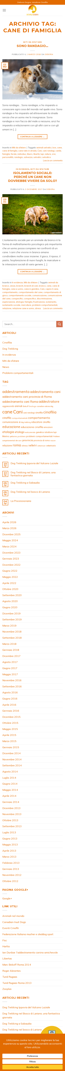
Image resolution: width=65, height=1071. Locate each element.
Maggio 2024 (10, 540)
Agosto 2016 (10, 692)
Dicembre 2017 (11, 656)
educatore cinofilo (40, 422)
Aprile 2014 (9, 795)
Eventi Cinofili (10, 928)
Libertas (7, 958)
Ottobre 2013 (10, 820)
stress (38, 308)
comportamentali (19, 418)
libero (29, 154)
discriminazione (44, 298)
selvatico (46, 157)
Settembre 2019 (12, 619)
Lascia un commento (53, 160)
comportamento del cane (31, 292)
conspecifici (17, 298)
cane (59, 147)
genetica (40, 432)
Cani (40, 150)
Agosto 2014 (10, 771)
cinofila (39, 412)
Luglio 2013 (9, 832)
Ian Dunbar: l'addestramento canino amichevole (30, 952)
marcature (26, 305)
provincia (27, 440)
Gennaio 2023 (10, 558)
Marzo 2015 (9, 741)
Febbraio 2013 (11, 862)
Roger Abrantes (11, 970)
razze (52, 440)
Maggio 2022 (10, 576)
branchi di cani (31, 285)
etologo (19, 432)
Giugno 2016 (9, 698)
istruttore (48, 432)
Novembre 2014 (11, 759)
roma (17, 445)
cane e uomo (17, 289)
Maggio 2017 (10, 674)
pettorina (13, 436)
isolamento (51, 302)
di (20, 422)
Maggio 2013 (10, 844)
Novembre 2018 (11, 631)
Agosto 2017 (10, 662)
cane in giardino (31, 289)
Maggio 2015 (10, 729)
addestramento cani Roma (20, 401)
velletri (32, 445)
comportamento (10, 292)
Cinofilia (7, 342)
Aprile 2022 (9, 583)
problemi (22, 436)
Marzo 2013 (9, 856)
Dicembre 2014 (11, 753)
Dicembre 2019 (11, 613)
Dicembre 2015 (11, 716)
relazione (6, 308)
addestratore (49, 401)
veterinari (41, 445)
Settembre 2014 (12, 765)
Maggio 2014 (10, 789)
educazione (11, 427)
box (54, 147)
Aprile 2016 (9, 704)
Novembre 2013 (11, 814)
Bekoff (26, 406)
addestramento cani (45, 392)
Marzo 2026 (9, 528)
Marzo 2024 (9, 546)
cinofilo (6, 417)
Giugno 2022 (9, 570)
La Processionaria (21, 500)
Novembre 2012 (11, 875)
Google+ (7, 898)
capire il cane (51, 289)
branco (42, 285)
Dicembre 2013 (11, 808)
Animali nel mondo (13, 915)
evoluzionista (30, 432)
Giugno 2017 (9, 668)
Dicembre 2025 (11, 534)
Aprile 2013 (9, 850)
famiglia (6, 154)
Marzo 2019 (9, 625)
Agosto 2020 (10, 601)
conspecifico (30, 298)
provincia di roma (42, 440)
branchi (19, 285)
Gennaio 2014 (10, 802)
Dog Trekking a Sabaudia (25, 482)
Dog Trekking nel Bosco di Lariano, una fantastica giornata (33, 474)
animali (18, 406)
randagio (18, 157)
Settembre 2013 (12, 826)
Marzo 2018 (9, 643)
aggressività (8, 406)
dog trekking (26, 422)
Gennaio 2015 (10, 747)
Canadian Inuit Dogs (14, 922)
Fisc (4, 940)
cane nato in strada (27, 150)
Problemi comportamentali (17, 372)
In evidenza (22, 169)
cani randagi (49, 150)
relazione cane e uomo (23, 308)
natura (48, 154)
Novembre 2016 (11, 680)
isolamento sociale (11, 305)
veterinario (51, 445)
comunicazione (39, 295)
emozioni (48, 427)
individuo (22, 154)
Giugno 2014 (9, 783)
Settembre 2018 (12, 637)
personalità (7, 157)
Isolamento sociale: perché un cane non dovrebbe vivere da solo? (32, 177)
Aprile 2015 (9, 735)
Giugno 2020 (9, 607)
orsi (54, 154)
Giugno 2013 (9, 838)
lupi (42, 154)
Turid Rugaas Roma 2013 (17, 982)
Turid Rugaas (9, 976)
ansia (12, 285)
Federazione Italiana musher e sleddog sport (27, 934)
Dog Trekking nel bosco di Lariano (30, 491)
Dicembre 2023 (11, 552)
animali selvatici (44, 147)
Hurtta (6, 946)
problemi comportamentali (44, 305)
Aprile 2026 (9, 522)
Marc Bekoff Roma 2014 (16, 964)
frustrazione (39, 302)
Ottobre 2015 (10, 722)
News (5, 367)
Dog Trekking (10, 348)
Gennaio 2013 (10, 869)
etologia (20, 302)
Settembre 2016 (12, 686)
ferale (14, 154)
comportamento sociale (20, 295)
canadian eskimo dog (45, 406)
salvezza (28, 157)
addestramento (16, 391)
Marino (5, 436)
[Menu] (4, 10)
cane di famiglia (9, 150)
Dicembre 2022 (11, 564)
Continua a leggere (32, 136)
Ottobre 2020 (10, 589)
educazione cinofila (32, 427)
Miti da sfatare (32, 42)
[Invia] (59, 324)
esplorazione (8, 302)
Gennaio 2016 (10, 710)
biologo (32, 406)
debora (49, 54)
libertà (36, 154)
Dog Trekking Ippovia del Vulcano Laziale (34, 463)
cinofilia (49, 412)
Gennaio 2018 (10, 649)
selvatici (37, 157)
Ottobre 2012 (10, 881)
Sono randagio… (32, 46)
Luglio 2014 (9, 777)
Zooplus (7, 988)
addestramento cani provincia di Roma (27, 396)
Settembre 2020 (12, 595)
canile (58, 150)
